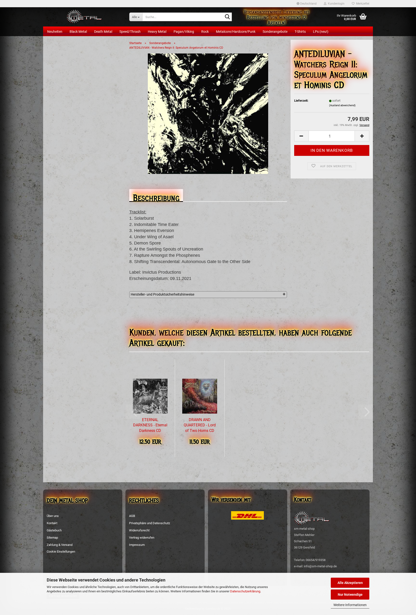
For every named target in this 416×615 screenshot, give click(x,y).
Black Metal (78, 31)
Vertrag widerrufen (141, 537)
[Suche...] (227, 17)
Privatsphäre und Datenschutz (149, 523)
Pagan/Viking (184, 31)
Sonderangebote (275, 31)
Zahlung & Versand (59, 545)
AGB (132, 516)
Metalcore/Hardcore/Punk (235, 31)
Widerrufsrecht (139, 530)
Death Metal (103, 31)
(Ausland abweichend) (342, 105)
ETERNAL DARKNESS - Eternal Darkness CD (150, 425)
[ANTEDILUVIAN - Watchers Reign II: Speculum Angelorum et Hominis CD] (208, 113)
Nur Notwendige (350, 594)
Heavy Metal (157, 31)
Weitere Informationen (350, 605)
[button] (306, 3)
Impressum (137, 545)
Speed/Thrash (130, 31)
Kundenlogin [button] (335, 3)
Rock (205, 31)
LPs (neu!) (320, 31)
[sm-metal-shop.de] (84, 16)
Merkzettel (362, 3)
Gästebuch (54, 530)
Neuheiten (54, 31)
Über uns (53, 516)
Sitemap (52, 537)
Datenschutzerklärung (245, 591)
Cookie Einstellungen (61, 551)
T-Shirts (300, 31)
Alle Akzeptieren (350, 583)
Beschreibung (156, 196)
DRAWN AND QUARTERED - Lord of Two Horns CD (200, 425)
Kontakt (52, 523)
